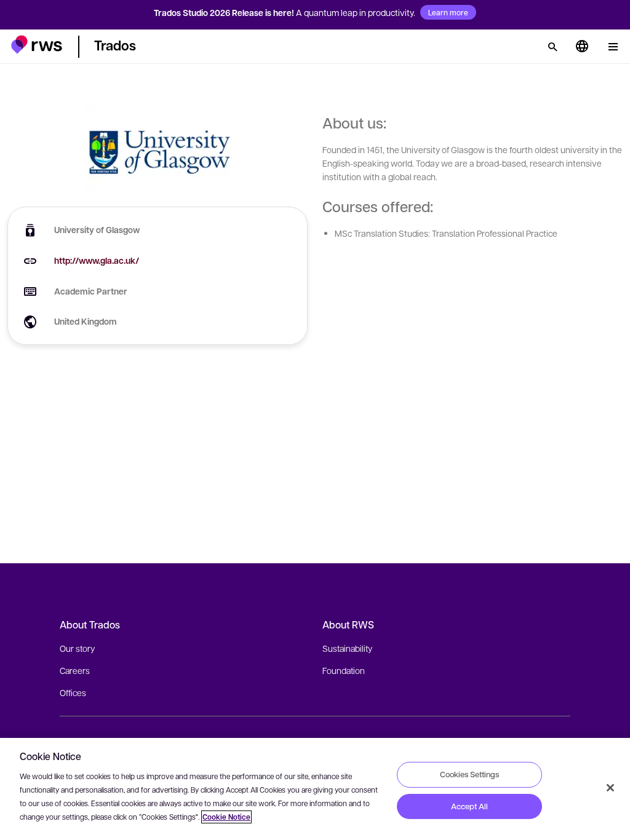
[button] (36, 44)
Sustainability (347, 648)
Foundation (343, 670)
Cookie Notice (226, 817)
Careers (75, 670)
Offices (73, 692)
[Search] (552, 46)
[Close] (610, 787)
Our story (77, 648)
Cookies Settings (469, 774)
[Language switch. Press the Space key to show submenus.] (582, 46)
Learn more (448, 12)
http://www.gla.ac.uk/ (96, 260)
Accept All (469, 806)
